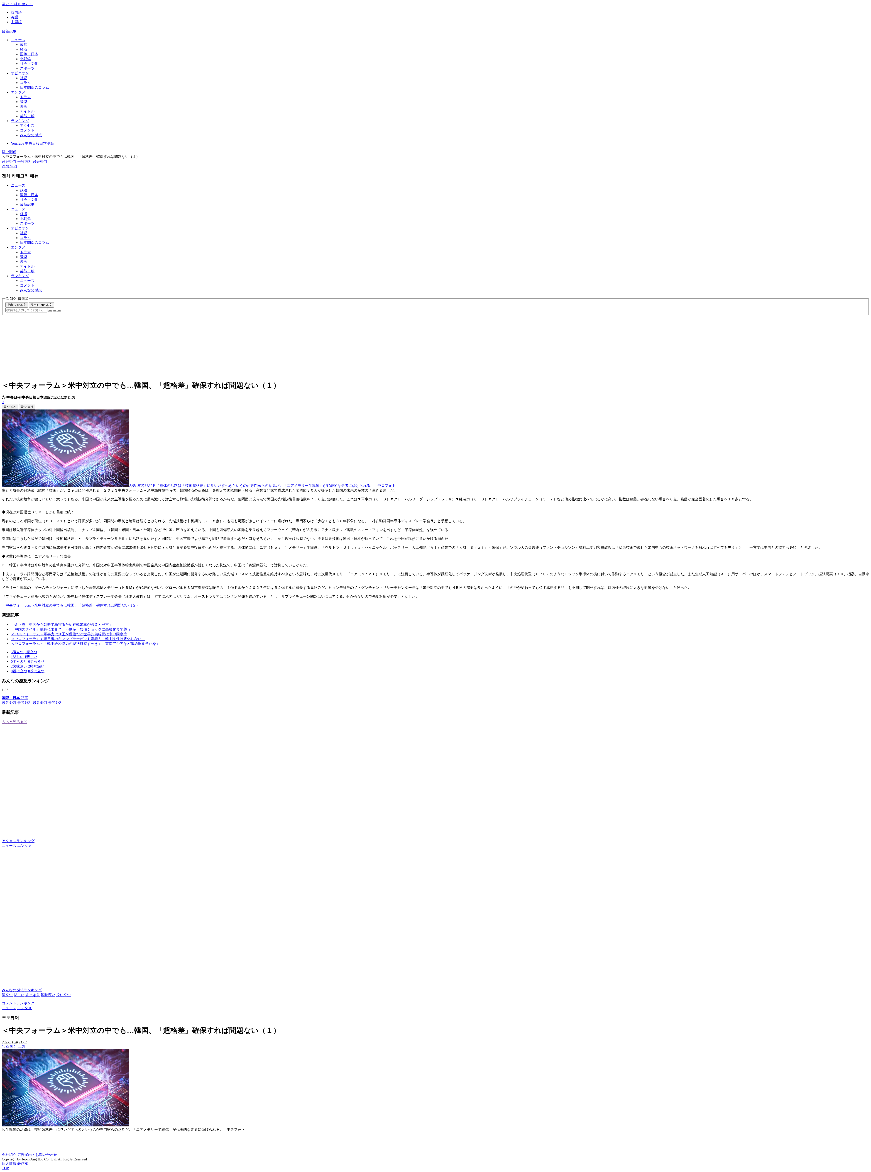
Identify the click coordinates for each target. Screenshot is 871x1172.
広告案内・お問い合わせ (37, 1155)
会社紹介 (9, 1155)
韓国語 (16, 12)
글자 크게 (27, 406)
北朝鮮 (25, 59)
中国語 (16, 22)
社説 (23, 78)
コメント (27, 130)
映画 (23, 106)
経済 (23, 49)
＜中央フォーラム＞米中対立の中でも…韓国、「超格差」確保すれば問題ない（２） (71, 605)
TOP (5, 1168)
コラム (25, 83)
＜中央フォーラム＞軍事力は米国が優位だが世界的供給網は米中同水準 (69, 634)
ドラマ (25, 97)
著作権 (22, 1163)
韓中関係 (9, 152)
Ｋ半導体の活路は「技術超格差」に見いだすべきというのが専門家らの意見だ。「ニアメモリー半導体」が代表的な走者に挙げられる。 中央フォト (274, 485)
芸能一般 (27, 116)
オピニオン (20, 73)
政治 (23, 44)
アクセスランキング (18, 841)
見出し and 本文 (41, 305)
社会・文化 (29, 64)
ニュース (18, 40)
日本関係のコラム (34, 87)
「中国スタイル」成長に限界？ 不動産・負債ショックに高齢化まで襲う (71, 629)
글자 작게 (10, 406)
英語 (14, 17)
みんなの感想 (31, 135)
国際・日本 (29, 54)
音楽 (23, 102)
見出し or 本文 (16, 305)
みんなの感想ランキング (22, 990)
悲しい (19, 995)
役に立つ (63, 995)
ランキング (20, 121)
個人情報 (9, 1163)
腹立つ (7, 995)
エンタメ (18, 92)
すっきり (32, 995)
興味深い (48, 995)
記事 (15, 698)
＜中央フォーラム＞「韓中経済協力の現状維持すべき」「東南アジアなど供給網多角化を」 (85, 644)
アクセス (27, 125)
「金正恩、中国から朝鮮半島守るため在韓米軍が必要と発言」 (62, 624)
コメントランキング (18, 1003)
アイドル (27, 111)
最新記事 (9, 31)
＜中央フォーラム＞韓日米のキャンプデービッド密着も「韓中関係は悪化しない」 (78, 639)
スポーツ (27, 68)
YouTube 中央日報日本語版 (32, 143)
